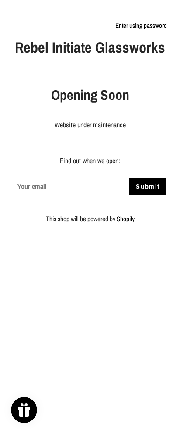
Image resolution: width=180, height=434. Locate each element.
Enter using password (141, 25)
